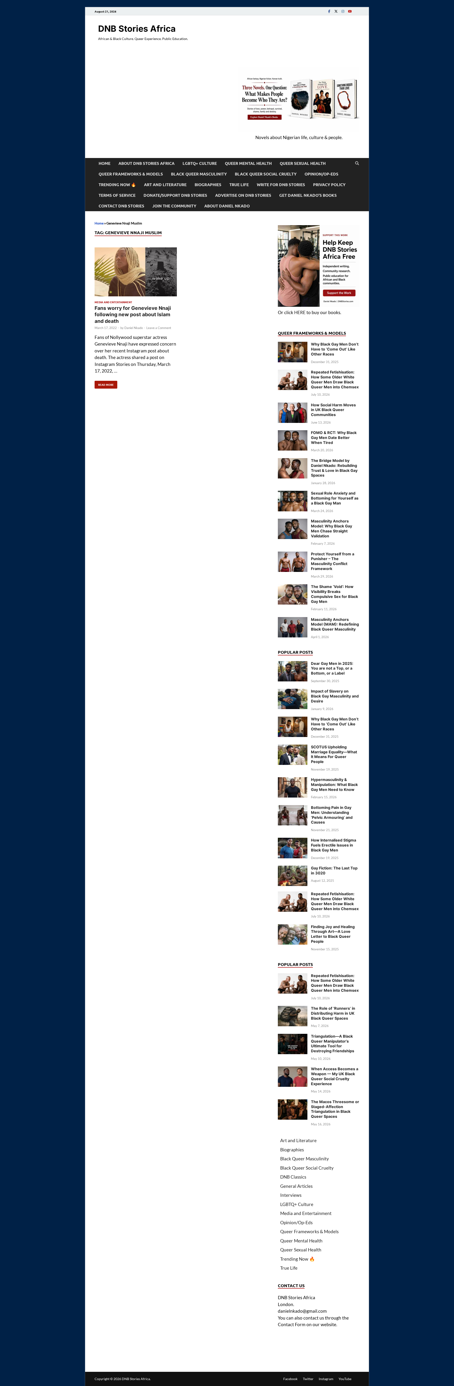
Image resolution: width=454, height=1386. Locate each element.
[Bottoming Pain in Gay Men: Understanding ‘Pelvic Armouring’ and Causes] (292, 808)
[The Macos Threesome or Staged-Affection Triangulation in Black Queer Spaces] (292, 1102)
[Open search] (357, 163)
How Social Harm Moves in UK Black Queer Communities (333, 410)
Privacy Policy (329, 184)
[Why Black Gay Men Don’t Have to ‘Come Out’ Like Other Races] (292, 345)
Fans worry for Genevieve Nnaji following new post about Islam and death (133, 314)
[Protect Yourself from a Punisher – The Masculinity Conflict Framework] (292, 554)
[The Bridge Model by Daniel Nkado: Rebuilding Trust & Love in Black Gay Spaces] (292, 461)
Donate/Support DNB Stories (175, 195)
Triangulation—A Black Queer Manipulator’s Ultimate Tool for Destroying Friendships (332, 1043)
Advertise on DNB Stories (243, 195)
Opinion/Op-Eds (321, 173)
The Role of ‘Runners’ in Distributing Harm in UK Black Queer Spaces (333, 1013)
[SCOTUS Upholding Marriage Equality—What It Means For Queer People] (292, 747)
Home (104, 163)
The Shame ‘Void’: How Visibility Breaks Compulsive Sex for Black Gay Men (334, 594)
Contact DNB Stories (121, 205)
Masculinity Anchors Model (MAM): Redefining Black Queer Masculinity (335, 624)
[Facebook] (329, 11)
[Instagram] (343, 11)
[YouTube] (350, 11)
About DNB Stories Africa (146, 163)
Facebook (290, 1379)
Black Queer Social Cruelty (266, 173)
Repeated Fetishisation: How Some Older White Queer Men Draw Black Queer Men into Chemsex (335, 379)
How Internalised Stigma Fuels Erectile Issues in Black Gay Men (333, 845)
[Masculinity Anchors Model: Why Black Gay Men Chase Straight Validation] (292, 522)
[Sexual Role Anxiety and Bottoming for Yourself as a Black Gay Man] (292, 494)
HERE (300, 312)
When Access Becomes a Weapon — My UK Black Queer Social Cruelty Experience (334, 1076)
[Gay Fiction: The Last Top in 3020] (292, 869)
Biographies (208, 184)
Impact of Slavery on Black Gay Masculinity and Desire (335, 696)
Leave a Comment (158, 328)
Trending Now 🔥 (117, 184)
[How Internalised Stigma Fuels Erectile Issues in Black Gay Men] (292, 841)
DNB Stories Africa (137, 28)
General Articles (296, 1186)
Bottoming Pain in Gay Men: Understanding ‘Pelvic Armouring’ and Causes (332, 815)
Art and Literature (165, 184)
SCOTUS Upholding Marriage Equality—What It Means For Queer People (334, 754)
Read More (104, 383)
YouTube (345, 1379)
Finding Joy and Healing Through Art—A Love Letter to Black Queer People (333, 934)
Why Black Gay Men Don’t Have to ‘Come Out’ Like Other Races (334, 349)
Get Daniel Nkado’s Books (308, 195)
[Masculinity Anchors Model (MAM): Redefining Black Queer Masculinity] (292, 620)
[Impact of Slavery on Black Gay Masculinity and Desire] (292, 692)
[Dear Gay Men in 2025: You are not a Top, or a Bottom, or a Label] (292, 664)
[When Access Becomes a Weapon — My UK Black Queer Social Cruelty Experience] (292, 1069)
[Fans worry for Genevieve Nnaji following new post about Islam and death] (136, 272)
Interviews (290, 1195)
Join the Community (174, 205)
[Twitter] (336, 11)
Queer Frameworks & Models (131, 173)
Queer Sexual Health (303, 163)
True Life (239, 184)
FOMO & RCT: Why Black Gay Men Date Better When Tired (334, 437)
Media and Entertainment (113, 302)
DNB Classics (293, 1177)
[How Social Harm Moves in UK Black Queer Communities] (292, 405)
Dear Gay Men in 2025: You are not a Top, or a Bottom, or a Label (332, 668)
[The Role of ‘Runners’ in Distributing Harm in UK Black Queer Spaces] (292, 1009)
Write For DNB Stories (281, 184)
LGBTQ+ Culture (200, 163)
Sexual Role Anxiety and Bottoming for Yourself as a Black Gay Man (334, 498)
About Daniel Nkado (227, 205)
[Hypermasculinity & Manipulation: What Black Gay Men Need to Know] (292, 780)
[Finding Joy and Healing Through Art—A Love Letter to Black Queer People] (292, 927)
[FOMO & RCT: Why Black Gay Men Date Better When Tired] (292, 433)
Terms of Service (117, 195)
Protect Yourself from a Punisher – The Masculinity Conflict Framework (332, 561)
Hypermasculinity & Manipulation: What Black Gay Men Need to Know (334, 784)
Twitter (308, 1379)
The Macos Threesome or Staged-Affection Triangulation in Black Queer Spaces (335, 1109)
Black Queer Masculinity (199, 173)
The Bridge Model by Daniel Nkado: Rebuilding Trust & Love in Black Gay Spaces (334, 468)
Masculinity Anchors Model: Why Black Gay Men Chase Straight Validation (331, 528)
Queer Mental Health (248, 163)
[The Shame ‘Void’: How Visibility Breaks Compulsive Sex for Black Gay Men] (292, 587)
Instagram (326, 1379)
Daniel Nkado (133, 328)
